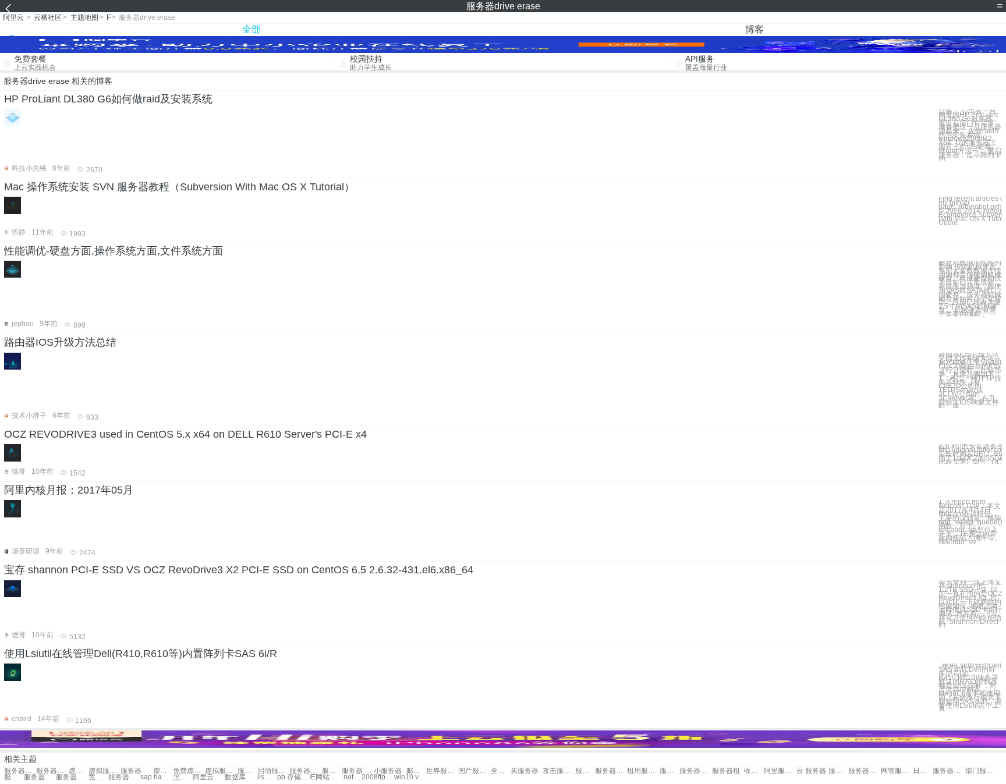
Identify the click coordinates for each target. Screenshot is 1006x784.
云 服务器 (811, 771)
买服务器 (525, 771)
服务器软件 (611, 771)
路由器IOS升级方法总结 (60, 342)
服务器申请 (864, 771)
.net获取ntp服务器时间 (352, 777)
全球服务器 (501, 771)
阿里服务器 (780, 771)
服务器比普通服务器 (247, 771)
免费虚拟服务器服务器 (189, 771)
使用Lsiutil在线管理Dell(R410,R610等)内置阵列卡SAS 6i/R (140, 653)
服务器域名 (949, 771)
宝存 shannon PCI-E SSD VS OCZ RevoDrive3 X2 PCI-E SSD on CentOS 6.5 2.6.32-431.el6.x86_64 (238, 570)
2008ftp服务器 (378, 777)
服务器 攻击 (72, 777)
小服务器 (388, 771)
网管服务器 (897, 771)
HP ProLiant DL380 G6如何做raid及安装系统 (108, 99)
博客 (754, 29)
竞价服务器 (98, 777)
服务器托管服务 (305, 771)
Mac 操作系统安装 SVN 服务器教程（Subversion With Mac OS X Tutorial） (179, 187)
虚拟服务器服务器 (104, 771)
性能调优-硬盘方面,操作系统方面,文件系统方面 (113, 251)
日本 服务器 (923, 771)
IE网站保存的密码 (325, 777)
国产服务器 (474, 771)
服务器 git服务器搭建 (358, 771)
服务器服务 (20, 771)
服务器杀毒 (695, 771)
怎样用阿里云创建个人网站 (183, 777)
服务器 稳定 (40, 777)
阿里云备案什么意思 (209, 777)
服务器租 (726, 771)
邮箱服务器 (416, 771)
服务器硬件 (838, 771)
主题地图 (84, 17)
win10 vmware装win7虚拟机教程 (410, 777)
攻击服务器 (559, 771)
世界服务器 (442, 771)
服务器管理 (14, 777)
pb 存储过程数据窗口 (293, 777)
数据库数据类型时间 (241, 777)
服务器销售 (585, 771)
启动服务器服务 (273, 771)
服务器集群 (669, 771)
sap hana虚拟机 (156, 777)
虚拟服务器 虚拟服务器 (163, 771)
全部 (251, 29)
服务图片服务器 (332, 771)
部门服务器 (981, 771)
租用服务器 (643, 771)
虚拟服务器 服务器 (78, 771)
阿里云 (13, 17)
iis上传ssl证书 (267, 777)
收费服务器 (754, 771)
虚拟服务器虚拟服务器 (221, 771)
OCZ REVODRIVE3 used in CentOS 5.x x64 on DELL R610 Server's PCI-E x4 (185, 434)
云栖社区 (48, 17)
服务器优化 (124, 777)
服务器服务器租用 (52, 771)
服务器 (131, 771)
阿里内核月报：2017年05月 (68, 490)
